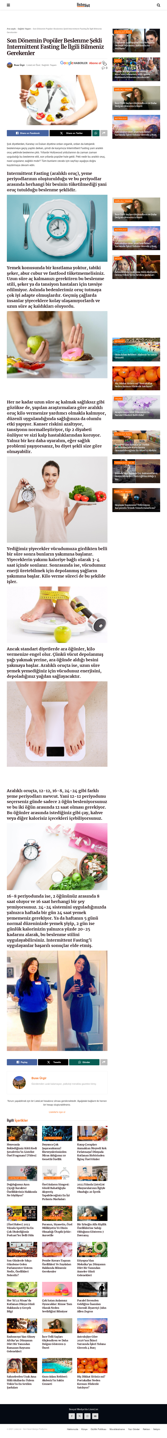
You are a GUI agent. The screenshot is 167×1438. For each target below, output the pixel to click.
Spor (118, 60)
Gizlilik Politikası (98, 1429)
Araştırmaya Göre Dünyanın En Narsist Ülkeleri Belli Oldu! (132, 414)
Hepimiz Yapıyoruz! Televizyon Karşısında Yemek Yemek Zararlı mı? (135, 506)
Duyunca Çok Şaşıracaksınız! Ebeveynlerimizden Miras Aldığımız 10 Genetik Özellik (54, 1152)
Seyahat (49, 1370)
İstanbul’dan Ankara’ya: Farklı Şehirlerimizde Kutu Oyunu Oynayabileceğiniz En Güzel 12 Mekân (135, 447)
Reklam (146, 1429)
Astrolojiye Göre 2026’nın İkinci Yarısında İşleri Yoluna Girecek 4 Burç (136, 133)
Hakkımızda (72, 1429)
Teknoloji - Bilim (124, 462)
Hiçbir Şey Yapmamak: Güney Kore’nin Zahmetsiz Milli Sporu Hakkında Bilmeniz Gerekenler (132, 74)
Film (11, 1138)
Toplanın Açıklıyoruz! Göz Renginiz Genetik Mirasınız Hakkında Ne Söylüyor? (135, 45)
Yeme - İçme (86, 1370)
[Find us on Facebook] (72, 1416)
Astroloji (85, 1330)
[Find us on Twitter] (79, 1416)
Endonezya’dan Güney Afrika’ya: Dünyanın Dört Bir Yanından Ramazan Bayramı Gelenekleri (21, 1344)
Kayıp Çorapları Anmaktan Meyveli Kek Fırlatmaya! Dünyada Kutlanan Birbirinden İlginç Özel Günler (91, 1152)
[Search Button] (158, 5)
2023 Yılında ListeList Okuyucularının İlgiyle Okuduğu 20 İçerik (91, 1188)
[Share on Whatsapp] (95, 133)
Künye (84, 1429)
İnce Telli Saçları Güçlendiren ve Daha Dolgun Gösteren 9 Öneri (136, 105)
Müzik (12, 1370)
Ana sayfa (11, 28)
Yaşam (118, 398)
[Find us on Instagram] (87, 1416)
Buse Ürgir (19, 64)
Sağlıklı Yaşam (24, 28)
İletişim (156, 1429)
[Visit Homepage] (83, 4)
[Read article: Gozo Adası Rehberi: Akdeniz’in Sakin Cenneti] (57, 1365)
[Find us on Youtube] (95, 1416)
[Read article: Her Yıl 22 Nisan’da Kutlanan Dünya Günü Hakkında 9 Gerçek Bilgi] (22, 1289)
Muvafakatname (117, 1429)
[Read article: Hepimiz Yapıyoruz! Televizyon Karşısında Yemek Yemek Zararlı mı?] (136, 500)
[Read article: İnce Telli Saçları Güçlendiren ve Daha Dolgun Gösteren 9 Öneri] (57, 1325)
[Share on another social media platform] (103, 133)
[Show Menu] (8, 5)
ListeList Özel (33, 64)
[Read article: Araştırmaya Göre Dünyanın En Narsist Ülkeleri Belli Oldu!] (136, 407)
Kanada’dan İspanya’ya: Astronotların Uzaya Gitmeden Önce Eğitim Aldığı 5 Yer (136, 476)
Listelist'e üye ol (57, 1112)
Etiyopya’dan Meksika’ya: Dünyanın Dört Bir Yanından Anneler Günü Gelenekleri (91, 1268)
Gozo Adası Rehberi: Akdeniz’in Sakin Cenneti (55, 1380)
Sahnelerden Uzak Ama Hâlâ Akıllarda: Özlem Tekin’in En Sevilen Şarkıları (136, 273)
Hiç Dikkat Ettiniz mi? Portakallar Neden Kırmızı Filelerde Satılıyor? (133, 385)
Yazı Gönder (134, 1429)
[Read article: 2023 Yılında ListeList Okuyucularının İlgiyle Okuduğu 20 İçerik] (92, 1173)
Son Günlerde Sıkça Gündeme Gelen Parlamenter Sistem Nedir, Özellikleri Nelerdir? (19, 1268)
